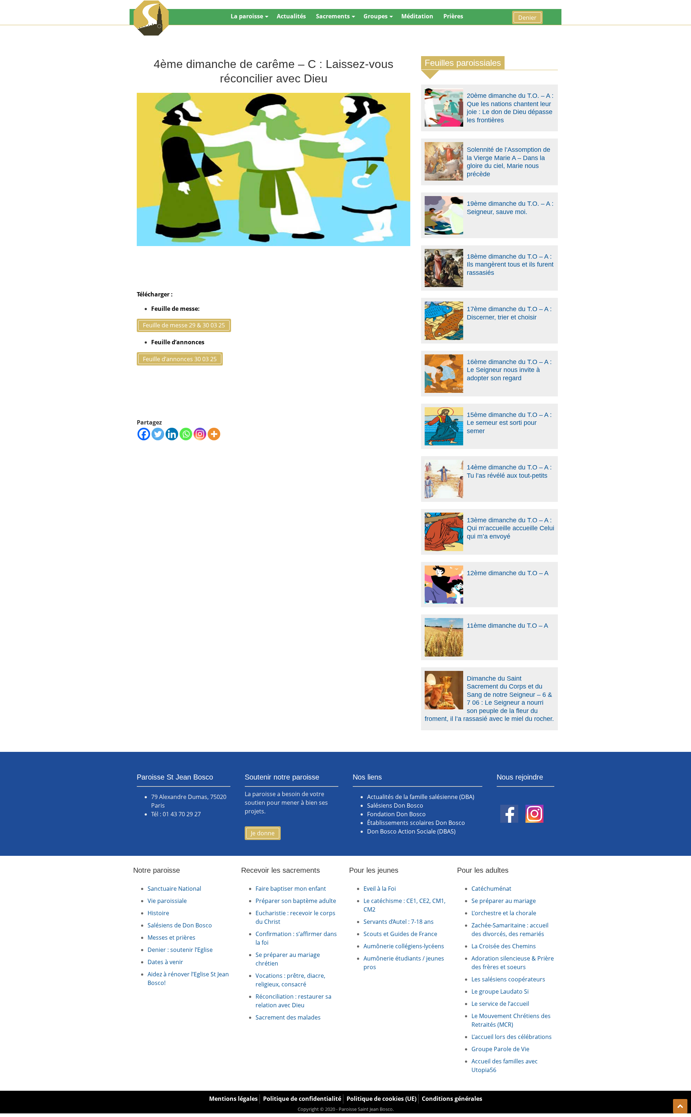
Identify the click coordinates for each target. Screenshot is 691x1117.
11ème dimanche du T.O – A (507, 625)
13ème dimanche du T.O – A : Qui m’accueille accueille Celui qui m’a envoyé (510, 528)
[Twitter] (158, 434)
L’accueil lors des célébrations (511, 1037)
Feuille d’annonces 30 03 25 (180, 359)
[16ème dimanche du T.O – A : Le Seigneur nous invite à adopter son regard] (444, 359)
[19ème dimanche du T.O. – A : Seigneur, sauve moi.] (444, 200)
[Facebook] (143, 434)
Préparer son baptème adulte (296, 901)
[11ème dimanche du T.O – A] (444, 622)
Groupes (375, 16)
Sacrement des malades (288, 1017)
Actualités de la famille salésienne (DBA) (420, 797)
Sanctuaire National (174, 889)
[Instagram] (200, 434)
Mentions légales (233, 1099)
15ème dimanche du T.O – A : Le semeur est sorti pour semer (509, 423)
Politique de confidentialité (302, 1099)
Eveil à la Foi (379, 889)
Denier (527, 18)
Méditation (417, 16)
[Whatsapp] (186, 434)
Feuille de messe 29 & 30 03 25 (184, 325)
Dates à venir (165, 962)
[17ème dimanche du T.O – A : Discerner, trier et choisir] (444, 306)
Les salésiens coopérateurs (508, 979)
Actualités (291, 16)
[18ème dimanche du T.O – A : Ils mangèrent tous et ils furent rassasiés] (444, 253)
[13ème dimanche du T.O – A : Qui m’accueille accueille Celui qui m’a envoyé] (444, 517)
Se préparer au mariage (503, 901)
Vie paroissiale (167, 901)
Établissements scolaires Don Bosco (416, 823)
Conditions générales (452, 1099)
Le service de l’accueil (500, 1004)
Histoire (158, 913)
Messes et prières (171, 937)
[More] (214, 434)
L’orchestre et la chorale (503, 913)
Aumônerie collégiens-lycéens (403, 946)
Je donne (263, 833)
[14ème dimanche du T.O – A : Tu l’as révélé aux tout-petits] (444, 464)
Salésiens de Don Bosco (180, 925)
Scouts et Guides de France (400, 934)
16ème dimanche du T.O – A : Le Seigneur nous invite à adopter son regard (509, 370)
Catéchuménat (491, 889)
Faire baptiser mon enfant (291, 889)
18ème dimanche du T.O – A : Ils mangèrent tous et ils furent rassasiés (510, 264)
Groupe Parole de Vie (500, 1049)
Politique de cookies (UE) (381, 1099)
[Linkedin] (172, 434)
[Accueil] (151, 18)
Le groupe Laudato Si (500, 991)
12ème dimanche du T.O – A (507, 573)
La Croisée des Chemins (503, 946)
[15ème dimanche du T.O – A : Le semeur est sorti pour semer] (444, 412)
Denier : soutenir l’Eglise (180, 950)
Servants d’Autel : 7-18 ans (398, 922)
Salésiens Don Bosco (395, 805)
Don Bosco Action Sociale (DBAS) (411, 831)
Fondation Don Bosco (396, 814)
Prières (453, 16)
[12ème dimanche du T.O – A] (444, 570)
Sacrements (333, 16)
